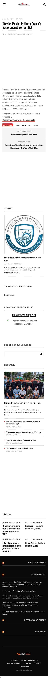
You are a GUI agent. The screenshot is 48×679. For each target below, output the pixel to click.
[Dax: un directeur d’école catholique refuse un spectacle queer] (24, 234)
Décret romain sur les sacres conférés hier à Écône (19, 448)
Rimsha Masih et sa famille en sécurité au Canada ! (35, 544)
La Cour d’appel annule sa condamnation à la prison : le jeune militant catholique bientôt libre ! (11, 547)
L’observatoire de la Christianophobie (18, 119)
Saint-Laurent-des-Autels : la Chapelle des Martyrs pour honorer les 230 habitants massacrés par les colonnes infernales (22, 584)
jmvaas (6, 264)
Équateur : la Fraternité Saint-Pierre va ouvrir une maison (22, 402)
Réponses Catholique (35, 620)
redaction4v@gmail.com (11, 34)
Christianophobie (37, 562)
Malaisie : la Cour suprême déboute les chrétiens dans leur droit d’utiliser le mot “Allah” (11, 530)
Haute (24, 125)
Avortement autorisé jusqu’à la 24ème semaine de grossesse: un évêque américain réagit (23, 422)
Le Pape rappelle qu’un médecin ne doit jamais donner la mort (23, 612)
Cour (18, 125)
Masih (30, 125)
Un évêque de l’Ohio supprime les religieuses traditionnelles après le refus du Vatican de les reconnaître (20, 604)
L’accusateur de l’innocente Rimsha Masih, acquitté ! (34, 527)
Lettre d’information (29, 660)
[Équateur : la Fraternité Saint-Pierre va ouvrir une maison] (24, 385)
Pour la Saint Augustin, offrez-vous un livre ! (19, 591)
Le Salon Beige (38, 574)
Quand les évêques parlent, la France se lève (24, 134)
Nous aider (24, 666)
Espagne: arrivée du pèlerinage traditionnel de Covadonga (21, 440)
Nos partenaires (13, 663)
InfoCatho (40, 631)
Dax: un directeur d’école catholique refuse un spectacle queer (22, 259)
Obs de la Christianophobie (12, 19)
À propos (27, 663)
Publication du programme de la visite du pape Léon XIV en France (23, 432)
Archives (14, 660)
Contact (37, 663)
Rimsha (36, 125)
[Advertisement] (24, 62)
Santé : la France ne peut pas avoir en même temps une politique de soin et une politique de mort (22, 597)
